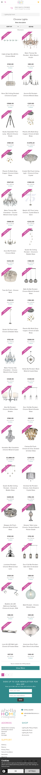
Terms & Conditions (7, 752)
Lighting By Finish (27, 733)
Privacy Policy (5, 749)
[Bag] (38, 2)
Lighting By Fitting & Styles (30, 728)
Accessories (25, 735)
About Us (4, 757)
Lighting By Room (27, 730)
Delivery (3, 745)
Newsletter (4, 754)
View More (20, 668)
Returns (3, 747)
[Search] (5, 2)
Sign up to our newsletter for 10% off (20, 683)
